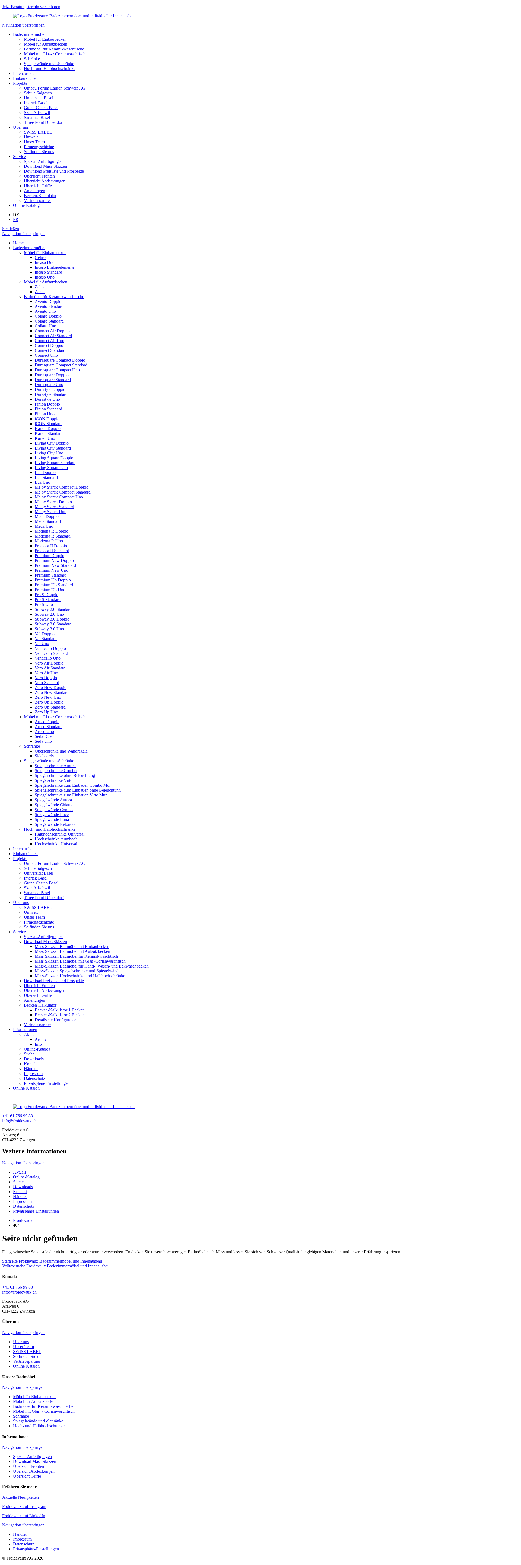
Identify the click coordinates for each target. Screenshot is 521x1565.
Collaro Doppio (48, 316)
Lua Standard (46, 477)
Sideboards (44, 756)
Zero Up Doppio (49, 702)
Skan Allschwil (37, 112)
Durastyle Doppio (50, 389)
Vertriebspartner (37, 200)
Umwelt (31, 137)
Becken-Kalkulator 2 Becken (60, 1015)
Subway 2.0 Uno (49, 614)
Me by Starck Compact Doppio (61, 487)
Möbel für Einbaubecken (45, 39)
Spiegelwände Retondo (55, 824)
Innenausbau (24, 73)
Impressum (33, 1073)
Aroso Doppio (47, 721)
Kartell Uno (45, 438)
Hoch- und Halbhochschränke (49, 68)
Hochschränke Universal (56, 844)
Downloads (34, 1059)
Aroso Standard (48, 726)
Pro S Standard (48, 599)
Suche (29, 1054)
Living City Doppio (52, 443)
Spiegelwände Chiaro (53, 804)
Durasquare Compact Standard (61, 365)
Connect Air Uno (49, 340)
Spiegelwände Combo (54, 809)
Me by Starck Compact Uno (59, 497)
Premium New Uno (51, 570)
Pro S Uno (44, 604)
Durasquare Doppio (52, 374)
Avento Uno (45, 311)
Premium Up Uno (50, 589)
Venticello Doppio (50, 648)
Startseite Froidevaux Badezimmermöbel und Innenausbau (52, 1261)
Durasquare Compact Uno (57, 370)
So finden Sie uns (39, 151)
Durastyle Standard (51, 394)
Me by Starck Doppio (53, 501)
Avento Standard (49, 306)
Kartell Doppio (48, 428)
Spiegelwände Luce (52, 814)
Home (18, 243)
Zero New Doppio (50, 687)
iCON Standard (48, 423)
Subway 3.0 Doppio (52, 619)
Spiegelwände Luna (52, 819)
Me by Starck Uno (50, 511)
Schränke (32, 58)
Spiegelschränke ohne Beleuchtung (65, 775)
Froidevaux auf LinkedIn (23, 1515)
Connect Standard (50, 350)
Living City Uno (49, 453)
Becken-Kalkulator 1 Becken (60, 1010)
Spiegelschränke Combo (56, 770)
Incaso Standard (48, 272)
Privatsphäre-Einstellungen (47, 1083)
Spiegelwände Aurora (53, 800)
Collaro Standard (49, 321)
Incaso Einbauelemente (54, 267)
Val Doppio (45, 633)
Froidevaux (23, 1220)
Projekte (20, 83)
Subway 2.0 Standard (53, 609)
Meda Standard (48, 521)
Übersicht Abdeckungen (44, 181)
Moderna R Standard (53, 536)
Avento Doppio (48, 301)
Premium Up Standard (54, 585)
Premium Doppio (49, 555)
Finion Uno (45, 414)
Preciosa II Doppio (51, 545)
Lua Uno (42, 482)
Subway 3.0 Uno (49, 629)
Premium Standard (50, 575)
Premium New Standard (55, 565)
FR (15, 219)
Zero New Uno (48, 697)
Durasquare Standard (53, 379)
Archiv (41, 1039)
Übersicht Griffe (38, 186)
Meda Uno (44, 526)
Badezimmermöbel (29, 34)
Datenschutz (34, 1078)
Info (38, 1044)
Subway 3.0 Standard (53, 624)
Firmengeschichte (39, 146)
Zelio (39, 286)
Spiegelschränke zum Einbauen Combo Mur (73, 785)
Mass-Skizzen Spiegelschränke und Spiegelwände (77, 971)
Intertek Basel (35, 102)
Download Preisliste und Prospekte (54, 171)
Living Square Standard (55, 462)
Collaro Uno (45, 326)
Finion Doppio (47, 404)
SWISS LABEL (38, 132)
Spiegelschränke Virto (53, 780)
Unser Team (34, 142)
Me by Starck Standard (54, 506)
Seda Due (43, 736)
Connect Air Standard (53, 335)
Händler (31, 1068)
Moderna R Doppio (51, 531)
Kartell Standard (49, 433)
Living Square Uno (51, 467)
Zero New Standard (52, 692)
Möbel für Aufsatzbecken (45, 44)
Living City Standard (53, 448)
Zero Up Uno (46, 712)
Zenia (40, 291)
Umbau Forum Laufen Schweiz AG (54, 88)
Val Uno (42, 643)
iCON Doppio (47, 418)
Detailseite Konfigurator (55, 1019)
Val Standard (46, 638)
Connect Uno (46, 355)
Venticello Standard (51, 653)
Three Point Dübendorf (44, 122)
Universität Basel (38, 98)
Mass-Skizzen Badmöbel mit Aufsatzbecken (72, 951)
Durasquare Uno (49, 384)
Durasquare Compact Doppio (60, 360)
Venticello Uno (48, 658)
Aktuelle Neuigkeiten (20, 1497)
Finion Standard (48, 409)
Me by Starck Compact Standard (63, 492)
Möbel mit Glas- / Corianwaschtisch (54, 54)
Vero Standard (47, 682)
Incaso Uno (45, 277)
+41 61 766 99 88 (17, 1116)
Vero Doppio (46, 677)
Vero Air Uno (46, 673)
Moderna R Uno (49, 541)
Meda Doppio (47, 516)
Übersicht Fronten (39, 176)
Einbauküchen (25, 78)
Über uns (21, 127)
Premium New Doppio (54, 560)
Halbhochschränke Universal (59, 834)
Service (19, 156)
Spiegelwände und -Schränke (49, 63)
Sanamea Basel (37, 117)
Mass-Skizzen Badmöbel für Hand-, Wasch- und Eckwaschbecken (92, 966)
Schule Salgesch (38, 93)
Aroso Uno (44, 731)
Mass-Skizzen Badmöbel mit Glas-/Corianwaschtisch (80, 961)
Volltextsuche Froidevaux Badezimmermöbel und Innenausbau (56, 1266)
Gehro (40, 257)
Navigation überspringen (23, 25)
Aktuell (30, 1034)
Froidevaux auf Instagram (24, 1506)
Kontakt (31, 1063)
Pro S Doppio (46, 594)
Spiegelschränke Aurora (55, 765)
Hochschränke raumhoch (56, 839)
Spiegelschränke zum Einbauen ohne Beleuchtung (78, 790)
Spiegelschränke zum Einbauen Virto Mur (71, 795)
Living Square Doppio (54, 458)
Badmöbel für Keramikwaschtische (54, 49)
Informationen (25, 1029)
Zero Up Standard (50, 707)
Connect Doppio (49, 345)
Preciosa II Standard (52, 550)
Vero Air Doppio (49, 663)
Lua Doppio (45, 472)
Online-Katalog (26, 205)
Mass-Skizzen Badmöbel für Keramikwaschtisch (76, 956)
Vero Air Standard (50, 668)
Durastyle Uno (47, 399)
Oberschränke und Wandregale (61, 751)
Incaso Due (44, 262)
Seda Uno (43, 741)
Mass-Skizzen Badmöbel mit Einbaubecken (72, 946)
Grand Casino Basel (41, 107)
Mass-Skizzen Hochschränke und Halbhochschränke (80, 975)
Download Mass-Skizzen (45, 166)
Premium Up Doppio (53, 580)
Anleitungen (34, 190)
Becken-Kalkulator (40, 195)
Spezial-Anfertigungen (43, 161)
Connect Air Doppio (52, 330)
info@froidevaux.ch (19, 1120)
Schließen (10, 228)
